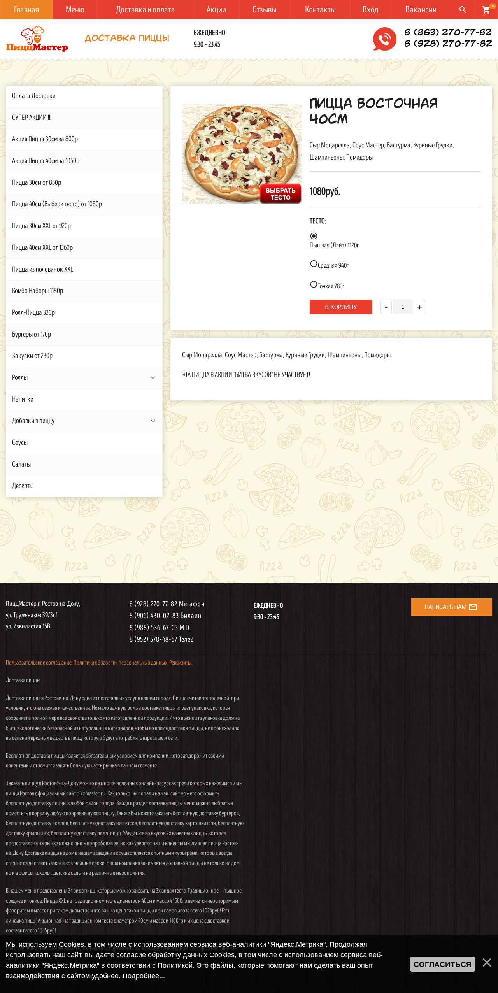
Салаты (21, 464)
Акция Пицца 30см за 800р (45, 139)
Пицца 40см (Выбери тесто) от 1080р (57, 204)
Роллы (20, 377)
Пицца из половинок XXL (42, 269)
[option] (242, 153)
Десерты (22, 485)
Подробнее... (144, 976)
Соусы (20, 442)
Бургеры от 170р (31, 334)
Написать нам (451, 607)
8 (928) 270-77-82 (448, 44)
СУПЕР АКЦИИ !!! (31, 117)
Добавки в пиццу (33, 420)
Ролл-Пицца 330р (33, 312)
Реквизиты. (181, 663)
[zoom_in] (242, 153)
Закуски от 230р (32, 355)
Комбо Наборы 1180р (37, 290)
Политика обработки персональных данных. (121, 663)
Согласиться (443, 964)
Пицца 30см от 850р (36, 182)
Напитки (22, 399)
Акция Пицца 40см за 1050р (45, 160)
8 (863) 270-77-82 (448, 33)
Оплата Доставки (34, 95)
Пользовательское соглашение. (39, 663)
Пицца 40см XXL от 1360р (42, 247)
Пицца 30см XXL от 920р (41, 225)
